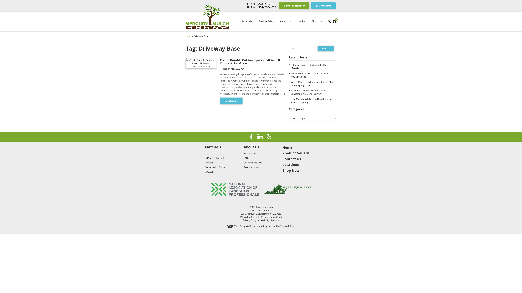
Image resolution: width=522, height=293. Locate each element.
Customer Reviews (253, 162)
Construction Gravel (215, 167)
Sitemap (275, 220)
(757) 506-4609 (267, 7)
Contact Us (324, 5)
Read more (231, 101)
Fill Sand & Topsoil (214, 158)
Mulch (208, 153)
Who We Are (250, 153)
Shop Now (317, 21)
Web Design (240, 226)
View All (209, 171)
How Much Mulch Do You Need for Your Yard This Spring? (311, 101)
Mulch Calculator (295, 5)
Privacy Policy (250, 220)
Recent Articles (251, 167)
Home (189, 36)
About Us (285, 21)
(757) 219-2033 (266, 4)
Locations (302, 21)
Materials (247, 21)
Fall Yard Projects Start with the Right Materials (310, 66)
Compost (209, 162)
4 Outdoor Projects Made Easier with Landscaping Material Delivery (309, 92)
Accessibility (263, 220)
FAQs (246, 158)
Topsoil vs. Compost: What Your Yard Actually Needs (310, 75)
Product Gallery (267, 21)
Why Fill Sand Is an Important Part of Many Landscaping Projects (313, 84)
